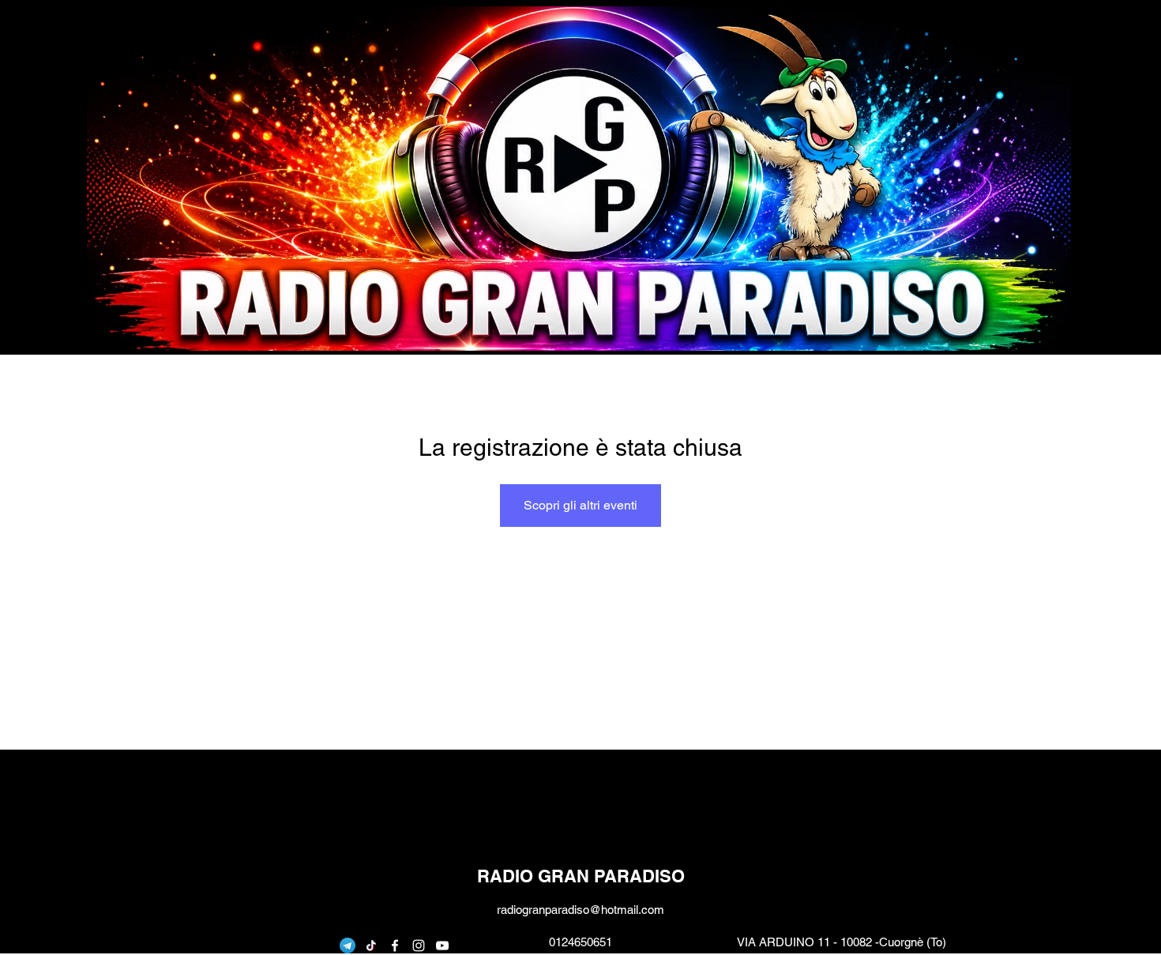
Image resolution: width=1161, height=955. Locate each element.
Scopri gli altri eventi (580, 505)
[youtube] (442, 945)
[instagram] (418, 945)
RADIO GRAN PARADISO (581, 876)
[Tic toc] (371, 945)
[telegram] (347, 945)
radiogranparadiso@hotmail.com (580, 909)
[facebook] (395, 945)
